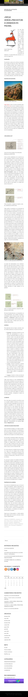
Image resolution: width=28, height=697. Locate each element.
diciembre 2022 (7, 616)
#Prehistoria (11, 523)
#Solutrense (20, 523)
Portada (5, 550)
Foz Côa (9, 106)
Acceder (5, 647)
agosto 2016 (6, 627)
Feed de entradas (7, 649)
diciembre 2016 (7, 622)
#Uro (10, 525)
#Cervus (11, 520)
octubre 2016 (6, 624)
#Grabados (11, 522)
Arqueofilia (6, 601)
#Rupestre (16, 523)
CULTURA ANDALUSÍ (8, 663)
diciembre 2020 (7, 620)
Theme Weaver (18, 694)
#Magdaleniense (17, 522)
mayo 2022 (6, 618)
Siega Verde (6, 104)
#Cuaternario (16, 520)
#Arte (5, 520)
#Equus (20, 520)
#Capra (8, 520)
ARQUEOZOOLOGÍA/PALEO (9, 661)
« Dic (5, 588)
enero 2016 (6, 633)
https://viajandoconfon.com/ (9, 677)
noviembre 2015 (7, 635)
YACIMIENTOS (12, 519)
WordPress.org (7, 653)
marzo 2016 (6, 631)
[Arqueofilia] (14, 2)
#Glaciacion (6, 522)
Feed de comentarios (8, 651)
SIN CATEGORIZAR (8, 668)
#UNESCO (6, 525)
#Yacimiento (13, 525)
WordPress (18, 693)
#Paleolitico (6, 523)
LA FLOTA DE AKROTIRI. (9, 548)
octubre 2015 (6, 637)
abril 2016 (6, 629)
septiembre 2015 (7, 639)
